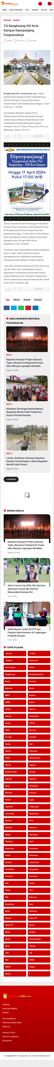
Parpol (7, 855)
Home (4, 10)
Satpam (8, 918)
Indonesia (33, 751)
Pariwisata (33, 848)
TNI (30, 953)
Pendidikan (9, 869)
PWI (6, 897)
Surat (7, 946)
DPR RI (32, 723)
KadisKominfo (11, 772)
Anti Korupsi (10, 667)
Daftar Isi (6, 1026)
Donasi (8, 723)
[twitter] (14, 308)
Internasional (34, 758)
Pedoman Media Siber (11, 1022)
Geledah (32, 737)
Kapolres (33, 779)
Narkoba (8, 827)
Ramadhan (9, 904)
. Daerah (8, 653)
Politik (44, 10)
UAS (6, 960)
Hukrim (8, 751)
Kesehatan (33, 786)
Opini (31, 841)
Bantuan (32, 681)
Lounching (9, 814)
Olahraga (9, 841)
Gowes (8, 744)
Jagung (32, 765)
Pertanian (33, 876)
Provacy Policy (8, 1032)
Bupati (32, 702)
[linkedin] (35, 308)
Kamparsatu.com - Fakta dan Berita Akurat (34, 1056)
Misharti (8, 820)
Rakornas (33, 897)
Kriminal (32, 793)
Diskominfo (34, 716)
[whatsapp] (21, 308)
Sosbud (16, 20)
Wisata (8, 974)
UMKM (7, 967)
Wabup (32, 967)
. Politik (32, 653)
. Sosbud (8, 660)
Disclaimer (7, 1040)
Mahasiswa (34, 814)
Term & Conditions (10, 1036)
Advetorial (33, 660)
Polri (31, 890)
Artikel (32, 667)
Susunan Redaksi (9, 1008)
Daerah (27, 300)
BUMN (7, 702)
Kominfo (8, 793)
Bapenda (8, 688)
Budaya (32, 695)
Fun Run (8, 737)
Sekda (7, 932)
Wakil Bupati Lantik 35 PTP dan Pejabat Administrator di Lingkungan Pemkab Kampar (27, 632)
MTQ (31, 820)
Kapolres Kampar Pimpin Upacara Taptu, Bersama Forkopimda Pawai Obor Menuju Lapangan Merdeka (24, 362)
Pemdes (8, 862)
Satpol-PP (9, 925)
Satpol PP (33, 918)
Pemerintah (34, 862)
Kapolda (8, 779)
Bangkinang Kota (36, 674)
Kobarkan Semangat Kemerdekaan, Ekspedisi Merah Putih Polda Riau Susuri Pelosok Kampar (24, 412)
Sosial (7, 939)
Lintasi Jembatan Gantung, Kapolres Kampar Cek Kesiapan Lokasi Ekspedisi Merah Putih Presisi (27, 461)
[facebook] (7, 308)
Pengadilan (34, 869)
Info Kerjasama (9, 1018)
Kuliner (8, 800)
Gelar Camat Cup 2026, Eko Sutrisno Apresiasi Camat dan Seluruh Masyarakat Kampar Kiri (26, 588)
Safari (7, 911)
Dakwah (8, 716)
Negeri (8, 835)
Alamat (5, 1012)
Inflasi (7, 758)
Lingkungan (34, 807)
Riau (27, 10)
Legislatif (9, 807)
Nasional (33, 827)
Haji (31, 744)
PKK (7, 883)
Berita (17, 300)
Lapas (31, 800)
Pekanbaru (33, 855)
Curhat (8, 709)
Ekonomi (32, 730)
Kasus (7, 786)
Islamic (8, 765)
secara (32, 925)
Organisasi (9, 848)
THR (7, 953)
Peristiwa (9, 876)
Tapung (32, 946)
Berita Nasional (16, 10)
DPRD (7, 730)
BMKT (7, 695)
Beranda (7, 20)
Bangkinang (10, 674)
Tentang (5, 1004)
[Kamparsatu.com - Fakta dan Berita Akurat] (10, 6)
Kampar (35, 10)
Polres (7, 890)
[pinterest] (28, 308)
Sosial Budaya (35, 939)
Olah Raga (33, 835)
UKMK (31, 960)
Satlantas (33, 911)
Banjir (7, 681)
